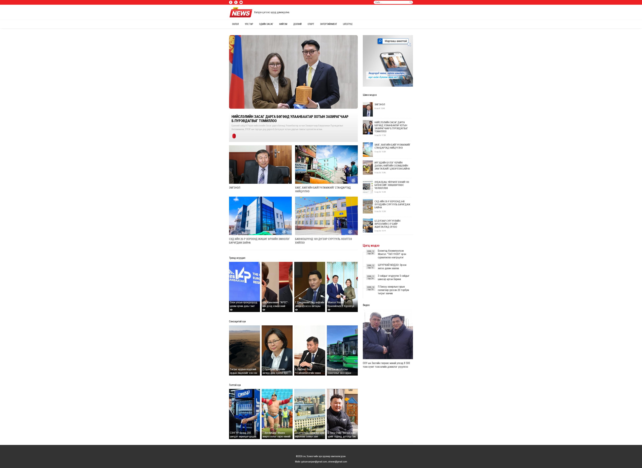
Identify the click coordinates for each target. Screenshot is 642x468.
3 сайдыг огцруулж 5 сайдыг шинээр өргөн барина (393, 277)
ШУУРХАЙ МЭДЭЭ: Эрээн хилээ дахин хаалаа (392, 266)
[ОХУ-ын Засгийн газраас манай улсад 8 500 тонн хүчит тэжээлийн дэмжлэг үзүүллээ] (388, 358)
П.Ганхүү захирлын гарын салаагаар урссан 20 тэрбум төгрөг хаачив (393, 290)
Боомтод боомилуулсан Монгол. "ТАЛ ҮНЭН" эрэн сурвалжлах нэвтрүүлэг (392, 254)
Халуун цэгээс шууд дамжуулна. (272, 12)
